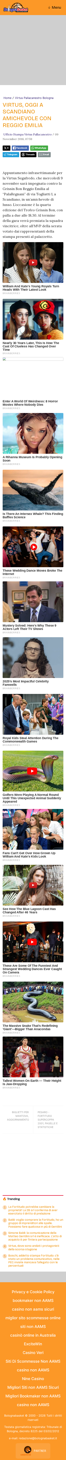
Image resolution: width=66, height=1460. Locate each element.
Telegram (12, 154)
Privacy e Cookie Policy (33, 1291)
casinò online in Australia (33, 1335)
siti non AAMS (33, 1326)
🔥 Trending (11, 1199)
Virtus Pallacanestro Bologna (34, 98)
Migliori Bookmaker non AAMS (33, 1396)
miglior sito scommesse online (33, 1318)
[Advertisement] (33, 50)
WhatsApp (40, 148)
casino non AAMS (33, 1370)
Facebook (21, 148)
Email (46, 154)
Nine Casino (33, 1378)
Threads (30, 154)
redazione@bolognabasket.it (38, 1438)
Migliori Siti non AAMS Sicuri (33, 1387)
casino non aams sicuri (33, 1309)
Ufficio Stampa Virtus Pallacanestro (27, 134)
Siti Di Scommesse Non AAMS (33, 1361)
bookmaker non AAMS (33, 1300)
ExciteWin (33, 1344)
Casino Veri (33, 1352)
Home (7, 98)
